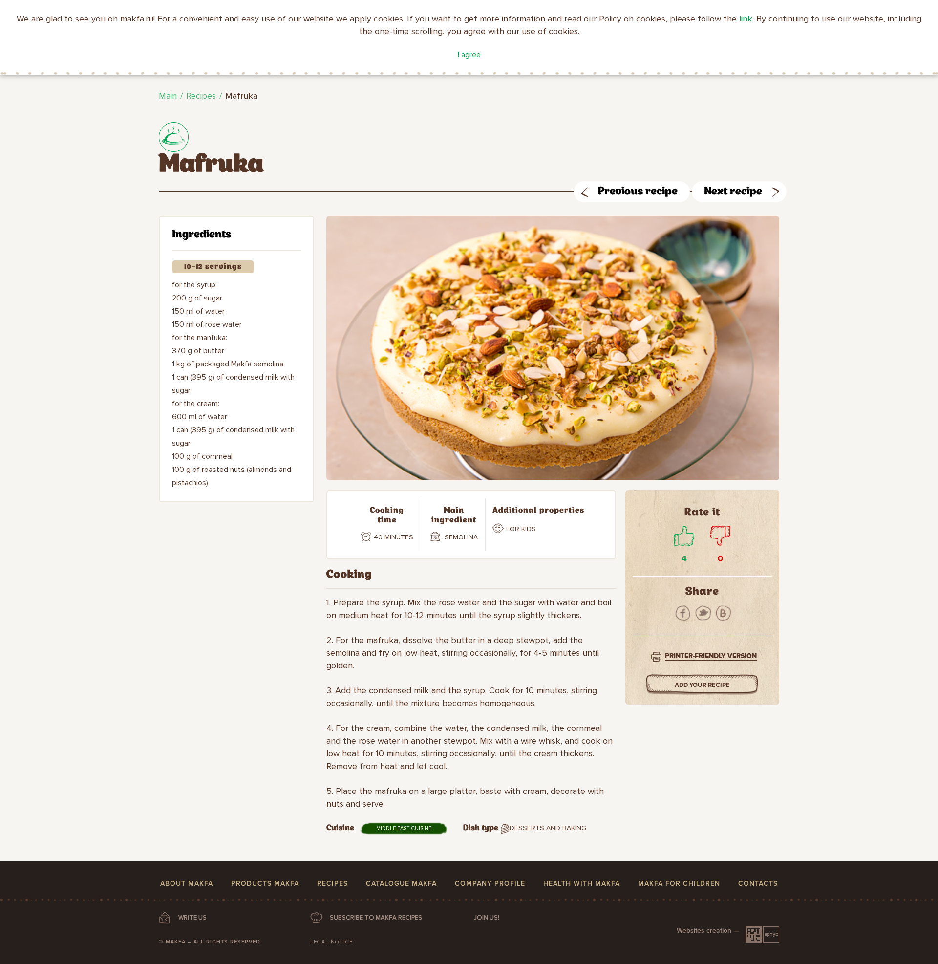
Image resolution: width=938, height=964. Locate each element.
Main (168, 95)
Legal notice (331, 942)
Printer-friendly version (711, 656)
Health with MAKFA (581, 883)
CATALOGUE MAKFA (401, 883)
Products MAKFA (265, 883)
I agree (469, 55)
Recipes (201, 95)
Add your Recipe (702, 685)
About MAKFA (186, 883)
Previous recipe (638, 191)
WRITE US (192, 917)
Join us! (486, 917)
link (745, 18)
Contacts (758, 883)
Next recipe (733, 191)
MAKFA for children (679, 883)
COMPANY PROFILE (490, 883)
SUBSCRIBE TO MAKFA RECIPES (376, 917)
